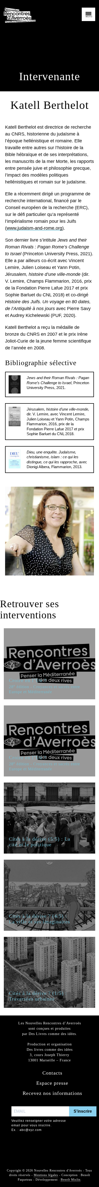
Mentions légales (46, 1175)
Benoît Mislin (70, 1179)
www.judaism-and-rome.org (34, 228)
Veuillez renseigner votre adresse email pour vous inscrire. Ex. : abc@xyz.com (38, 1125)
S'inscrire (83, 1111)
